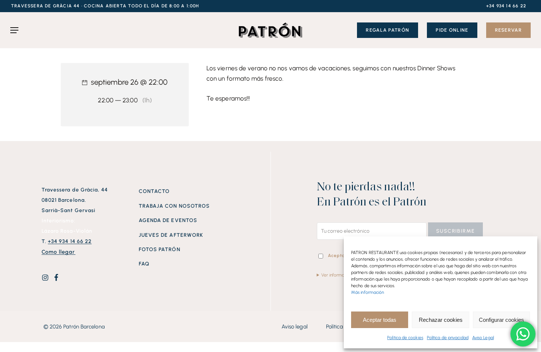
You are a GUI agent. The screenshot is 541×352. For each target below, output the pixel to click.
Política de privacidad (447, 337)
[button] (105, 6)
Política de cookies (405, 337)
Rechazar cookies (441, 320)
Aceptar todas (379, 320)
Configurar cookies (501, 320)
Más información (367, 292)
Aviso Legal (483, 337)
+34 (70, 241)
